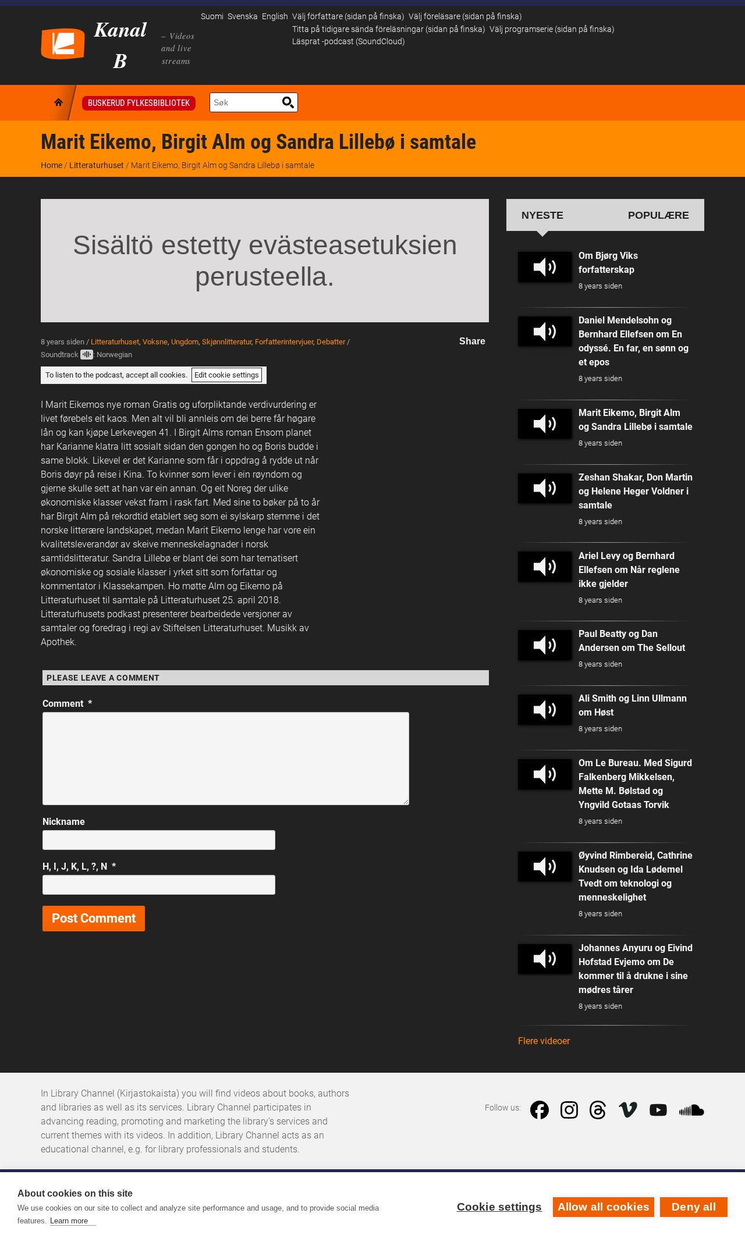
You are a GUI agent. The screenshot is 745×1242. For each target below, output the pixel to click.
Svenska (243, 17)
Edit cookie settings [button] (226, 375)
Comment (67, 703)
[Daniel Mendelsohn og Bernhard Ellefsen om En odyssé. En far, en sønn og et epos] (545, 331)
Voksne (155, 341)
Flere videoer (544, 1041)
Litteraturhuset (96, 165)
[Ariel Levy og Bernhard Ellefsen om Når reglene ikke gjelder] (545, 566)
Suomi (212, 17)
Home (51, 165)
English (275, 17)
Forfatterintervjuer (284, 341)
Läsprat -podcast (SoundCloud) (348, 42)
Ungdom (184, 341)
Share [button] (472, 341)
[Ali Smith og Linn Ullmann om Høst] (545, 710)
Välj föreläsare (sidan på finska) (465, 17)
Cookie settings (499, 1207)
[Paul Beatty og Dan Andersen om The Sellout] (545, 645)
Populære (658, 215)
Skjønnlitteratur (226, 341)
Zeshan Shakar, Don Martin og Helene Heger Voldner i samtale (636, 491)
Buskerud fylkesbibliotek (139, 103)
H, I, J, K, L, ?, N (79, 866)
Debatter (331, 341)
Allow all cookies (604, 1207)
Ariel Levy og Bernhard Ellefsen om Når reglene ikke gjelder (629, 569)
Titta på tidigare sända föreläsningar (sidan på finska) (388, 29)
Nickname (63, 821)
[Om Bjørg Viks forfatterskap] (545, 267)
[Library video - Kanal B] (63, 43)
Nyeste (542, 215)
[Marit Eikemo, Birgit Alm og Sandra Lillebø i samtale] (545, 424)
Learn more (69, 1220)
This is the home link (59, 102)
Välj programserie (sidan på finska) (552, 29)
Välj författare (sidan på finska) (348, 17)
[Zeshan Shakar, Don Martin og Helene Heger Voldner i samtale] (545, 489)
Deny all (694, 1207)
